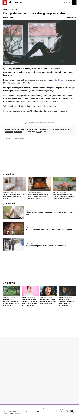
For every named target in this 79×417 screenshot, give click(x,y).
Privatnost (31, 409)
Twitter (67, 129)
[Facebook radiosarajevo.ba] (56, 411)
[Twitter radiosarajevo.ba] (61, 411)
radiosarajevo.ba (21, 412)
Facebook (9, 132)
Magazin (6, 9)
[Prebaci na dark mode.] (62, 2)
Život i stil (13, 9)
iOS (48, 129)
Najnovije (10, 283)
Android (43, 129)
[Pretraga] (64, 2)
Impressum (15, 409)
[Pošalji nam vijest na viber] (67, 411)
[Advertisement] (39, 155)
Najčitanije (10, 174)
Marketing (7, 409)
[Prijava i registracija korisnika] (67, 2)
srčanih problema (60, 80)
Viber (39, 132)
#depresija (7, 138)
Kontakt (23, 409)
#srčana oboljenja (19, 138)
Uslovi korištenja (42, 409)
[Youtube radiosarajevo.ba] (72, 411)
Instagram (18, 132)
